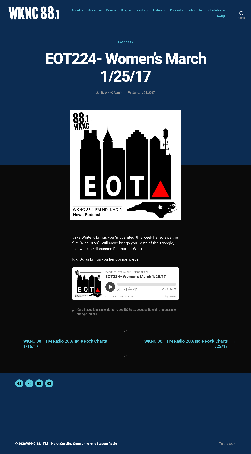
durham (112, 309)
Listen (157, 10)
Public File (194, 10)
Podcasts (176, 10)
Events (140, 10)
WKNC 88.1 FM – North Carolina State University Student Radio (71, 444)
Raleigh (153, 309)
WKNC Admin (113, 92)
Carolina (82, 309)
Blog (124, 10)
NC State (129, 309)
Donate (111, 10)
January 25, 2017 (143, 92)
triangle (82, 314)
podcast (142, 309)
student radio (167, 309)
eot (121, 309)
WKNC (92, 314)
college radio (97, 309)
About (76, 10)
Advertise (95, 10)
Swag (221, 16)
